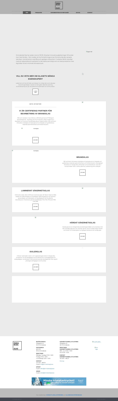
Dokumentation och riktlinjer (60, 12)
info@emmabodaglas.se (46, 364)
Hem (27, 12)
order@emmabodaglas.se (47, 373)
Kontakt (89, 12)
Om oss (78, 12)
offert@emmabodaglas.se (47, 368)
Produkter (38, 12)
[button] (10, 21)
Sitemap (62, 361)
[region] (27, 318)
